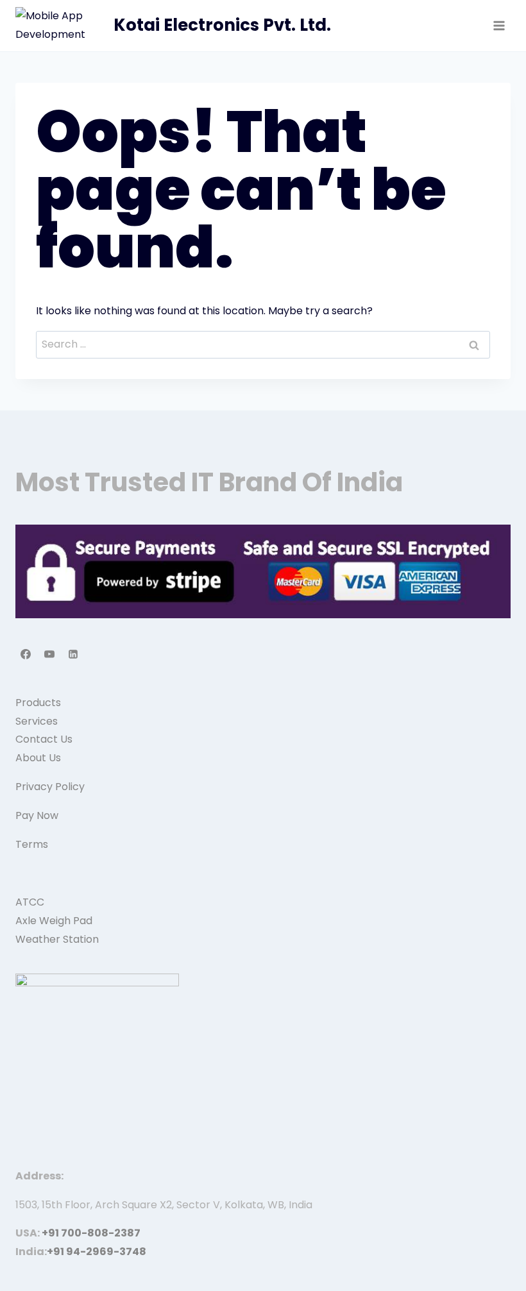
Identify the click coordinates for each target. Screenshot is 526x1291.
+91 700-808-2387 (91, 1233)
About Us (38, 757)
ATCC (29, 902)
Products (38, 702)
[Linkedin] (73, 654)
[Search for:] (263, 344)
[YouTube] (49, 654)
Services (36, 721)
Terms (31, 844)
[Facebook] (25, 654)
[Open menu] (499, 25)
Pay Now (36, 815)
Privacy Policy (50, 786)
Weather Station (57, 939)
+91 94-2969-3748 (96, 1251)
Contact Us (43, 739)
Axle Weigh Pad (53, 920)
